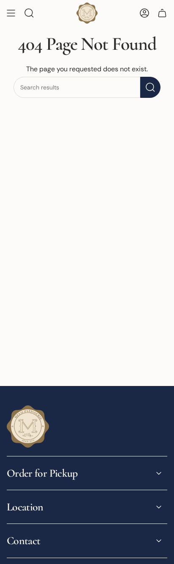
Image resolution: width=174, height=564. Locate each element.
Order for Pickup (42, 473)
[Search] (150, 87)
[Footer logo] (28, 426)
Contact (23, 540)
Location (25, 506)
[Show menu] (11, 13)
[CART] (162, 13)
